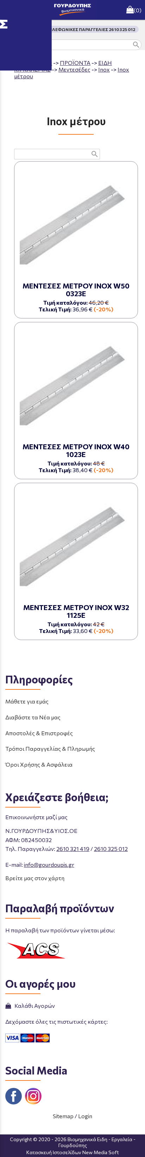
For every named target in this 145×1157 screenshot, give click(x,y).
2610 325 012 (111, 848)
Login (85, 1116)
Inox (104, 69)
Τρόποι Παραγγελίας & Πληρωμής (50, 748)
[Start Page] (72, 10)
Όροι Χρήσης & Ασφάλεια (38, 764)
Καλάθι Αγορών (33, 1005)
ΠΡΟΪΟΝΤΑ (75, 62)
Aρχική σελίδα (33, 62)
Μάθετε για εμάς (27, 701)
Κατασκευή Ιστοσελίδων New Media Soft (72, 1152)
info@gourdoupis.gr (49, 864)
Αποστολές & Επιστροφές (39, 733)
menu (10, 10)
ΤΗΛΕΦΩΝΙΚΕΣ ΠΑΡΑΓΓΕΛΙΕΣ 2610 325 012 (90, 29)
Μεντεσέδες (74, 69)
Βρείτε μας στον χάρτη (34, 878)
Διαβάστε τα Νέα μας (33, 717)
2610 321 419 (72, 848)
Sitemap (63, 1116)
